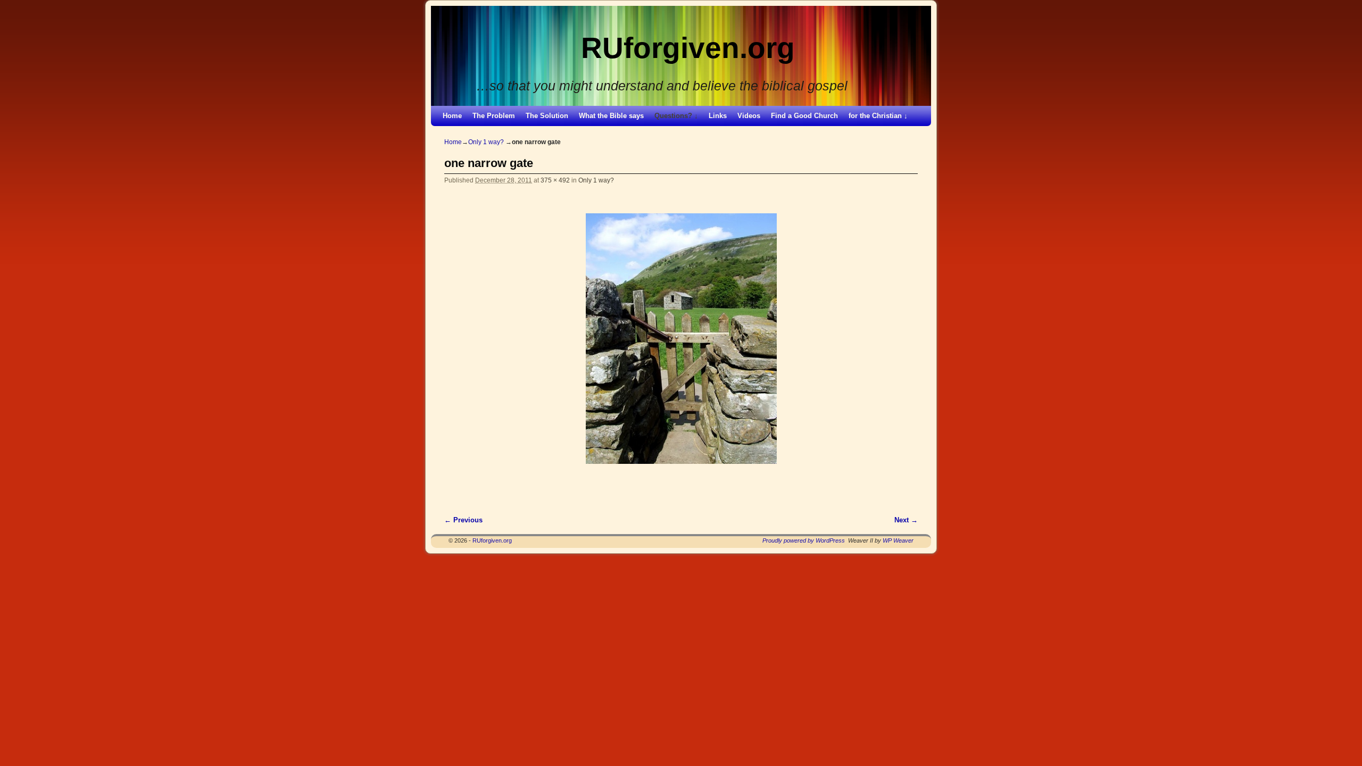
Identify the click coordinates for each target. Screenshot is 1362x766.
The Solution (547, 116)
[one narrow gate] (681, 338)
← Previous (463, 520)
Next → (906, 520)
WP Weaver (898, 540)
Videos (748, 116)
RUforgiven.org (688, 47)
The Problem (493, 116)
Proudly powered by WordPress (803, 540)
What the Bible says (611, 116)
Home (452, 116)
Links (718, 116)
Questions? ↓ (676, 116)
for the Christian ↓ (878, 116)
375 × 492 (555, 180)
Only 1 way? (486, 142)
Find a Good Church (804, 116)
